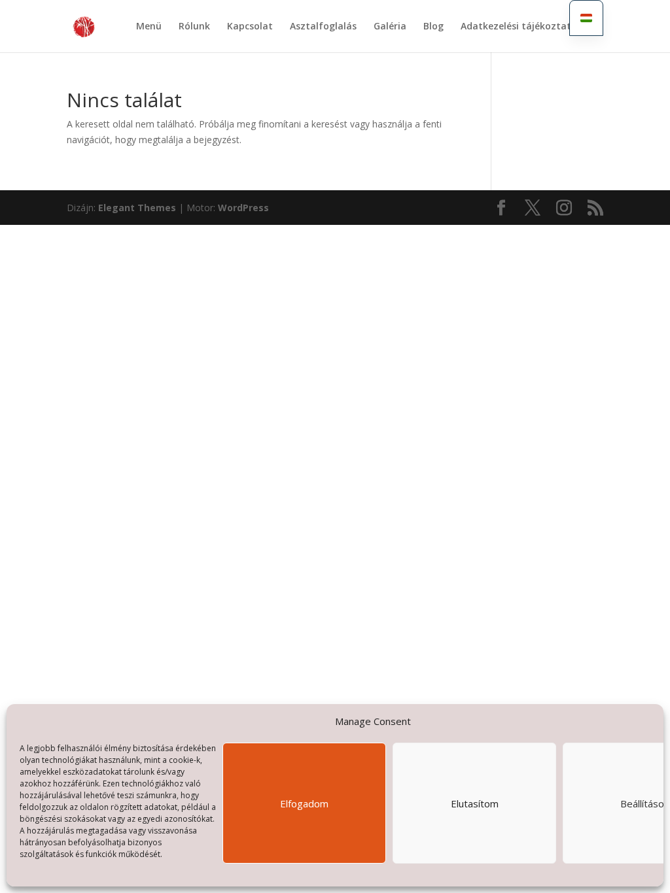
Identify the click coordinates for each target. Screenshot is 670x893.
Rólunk (194, 27)
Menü (149, 27)
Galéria (390, 27)
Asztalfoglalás (323, 27)
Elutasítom (475, 803)
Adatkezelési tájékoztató (519, 27)
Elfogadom (304, 803)
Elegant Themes (137, 207)
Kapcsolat (250, 27)
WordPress (243, 207)
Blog (433, 27)
